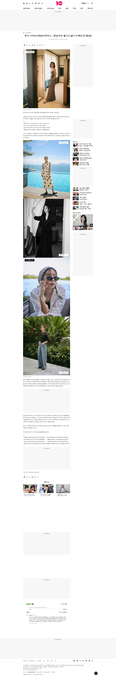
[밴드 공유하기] (35, 45)
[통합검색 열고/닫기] (92, 3)
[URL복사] (37, 45)
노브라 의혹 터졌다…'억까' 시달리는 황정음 (85, 204)
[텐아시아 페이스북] (29, 3)
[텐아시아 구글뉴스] (42, 3)
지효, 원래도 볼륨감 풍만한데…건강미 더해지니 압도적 (84, 189)
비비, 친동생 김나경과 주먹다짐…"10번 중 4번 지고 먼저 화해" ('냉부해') (29, 495)
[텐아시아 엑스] (32, 3)
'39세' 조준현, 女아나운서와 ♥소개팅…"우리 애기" (84, 199)
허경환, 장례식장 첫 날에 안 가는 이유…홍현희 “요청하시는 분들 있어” (45, 495)
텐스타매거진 (28, 32)
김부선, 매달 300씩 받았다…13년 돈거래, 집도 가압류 (84, 150)
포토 (81, 8)
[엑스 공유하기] (29, 45)
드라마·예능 (50, 8)
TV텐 (74, 8)
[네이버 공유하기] (32, 45)
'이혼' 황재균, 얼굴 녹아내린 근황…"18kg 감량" (85, 208)
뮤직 (59, 8)
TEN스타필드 (38, 8)
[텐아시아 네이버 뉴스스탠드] (38, 3)
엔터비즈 (90, 8)
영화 (67, 8)
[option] (83, 220)
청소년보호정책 (39, 672)
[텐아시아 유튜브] (23, 3)
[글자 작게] (42, 45)
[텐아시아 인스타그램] (35, 3)
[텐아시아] (59, 3)
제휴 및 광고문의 (47, 672)
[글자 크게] (40, 45)
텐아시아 (30, 674)
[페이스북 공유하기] (27, 45)
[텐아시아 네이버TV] (26, 3)
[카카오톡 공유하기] (24, 45)
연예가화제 (26, 8)
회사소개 (25, 672)
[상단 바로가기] (96, 673)
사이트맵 (53, 672)
